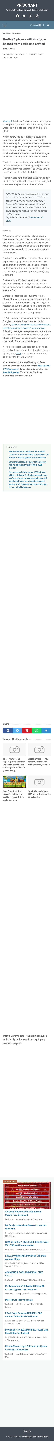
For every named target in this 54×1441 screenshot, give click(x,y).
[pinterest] (27, 730)
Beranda (27, 1431)
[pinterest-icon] (37, 16)
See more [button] (7, 230)
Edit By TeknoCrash (40, 1437)
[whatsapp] (36, 730)
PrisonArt (27, 5)
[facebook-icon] (17, 16)
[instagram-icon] (30, 16)
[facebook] (8, 730)
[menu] (6, 25)
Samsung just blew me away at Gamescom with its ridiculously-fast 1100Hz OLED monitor (27, 465)
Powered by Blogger (22, 1437)
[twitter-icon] (24, 16)
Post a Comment (10, 57)
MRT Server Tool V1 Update (19, 1300)
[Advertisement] (27, 89)
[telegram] (46, 730)
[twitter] (17, 730)
